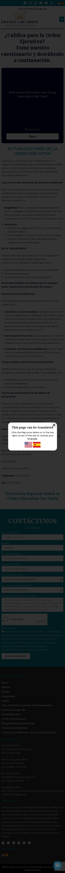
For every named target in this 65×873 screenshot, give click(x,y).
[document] (32, 436)
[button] (54, 425)
